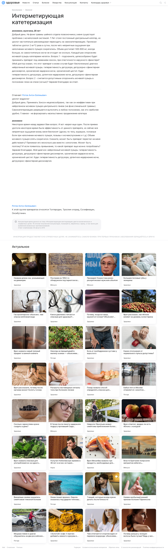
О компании (11, 547)
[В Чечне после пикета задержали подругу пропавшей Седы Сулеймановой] (66, 416)
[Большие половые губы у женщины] (139, 270)
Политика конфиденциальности (153, 547)
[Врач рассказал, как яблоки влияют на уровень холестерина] (139, 307)
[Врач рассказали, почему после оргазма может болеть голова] (29, 380)
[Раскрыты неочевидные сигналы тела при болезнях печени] (66, 380)
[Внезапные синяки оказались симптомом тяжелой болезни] (29, 489)
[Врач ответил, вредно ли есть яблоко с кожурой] (139, 416)
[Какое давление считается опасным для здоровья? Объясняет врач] (66, 307)
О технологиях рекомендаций (131, 547)
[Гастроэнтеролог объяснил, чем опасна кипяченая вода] (29, 307)
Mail (3, 547)
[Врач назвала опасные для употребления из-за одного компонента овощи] (29, 453)
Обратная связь (114, 547)
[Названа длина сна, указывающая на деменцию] (29, 270)
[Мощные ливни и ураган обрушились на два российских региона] (29, 526)
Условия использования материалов (94, 547)
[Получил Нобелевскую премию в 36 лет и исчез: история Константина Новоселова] (66, 453)
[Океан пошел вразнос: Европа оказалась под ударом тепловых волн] (66, 489)
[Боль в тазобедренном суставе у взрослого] (102, 343)
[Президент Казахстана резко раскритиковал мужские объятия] (102, 270)
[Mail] (3, 2)
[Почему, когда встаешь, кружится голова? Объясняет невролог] (102, 307)
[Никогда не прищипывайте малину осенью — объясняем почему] (66, 343)
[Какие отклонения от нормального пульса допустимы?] (139, 343)
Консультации (17, 10)
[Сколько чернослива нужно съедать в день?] (29, 416)
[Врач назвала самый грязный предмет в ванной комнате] (29, 343)
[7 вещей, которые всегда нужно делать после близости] (102, 489)
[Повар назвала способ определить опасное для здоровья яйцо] (102, 380)
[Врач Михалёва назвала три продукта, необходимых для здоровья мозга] (102, 453)
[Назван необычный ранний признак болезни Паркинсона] (139, 489)
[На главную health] (12, 2)
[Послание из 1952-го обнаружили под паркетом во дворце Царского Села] (66, 270)
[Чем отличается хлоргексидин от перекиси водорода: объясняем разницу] (102, 526)
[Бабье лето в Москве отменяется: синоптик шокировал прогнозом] (139, 380)
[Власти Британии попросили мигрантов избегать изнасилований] (139, 453)
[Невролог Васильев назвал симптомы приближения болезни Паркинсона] (102, 416)
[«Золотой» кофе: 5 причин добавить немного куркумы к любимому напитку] (66, 526)
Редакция (77, 547)
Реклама (19, 547)
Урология (28, 10)
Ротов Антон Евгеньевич (34, 95)
